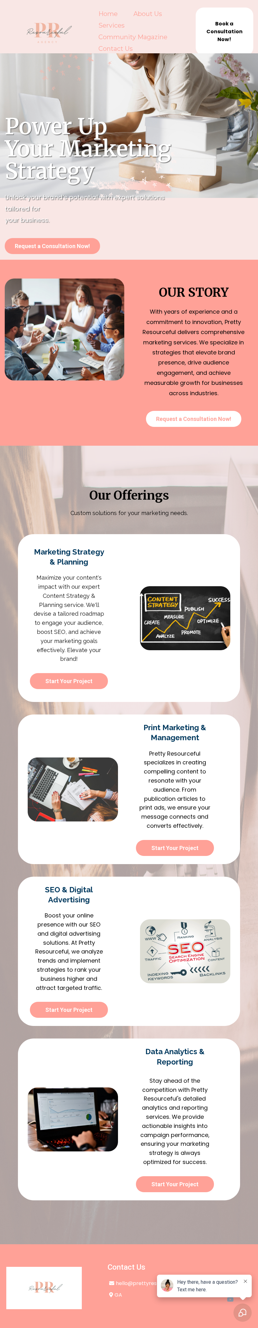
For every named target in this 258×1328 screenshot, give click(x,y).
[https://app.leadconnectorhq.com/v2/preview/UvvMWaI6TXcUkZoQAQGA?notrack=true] (44, 1287)
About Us (147, 14)
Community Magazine (132, 37)
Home (108, 14)
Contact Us (115, 48)
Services (111, 25)
